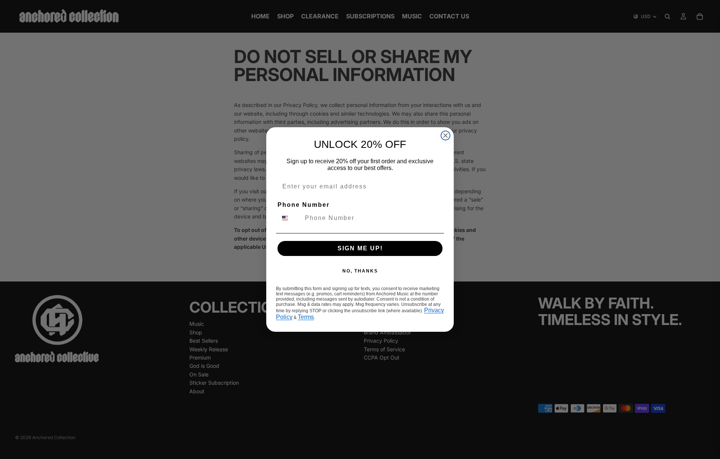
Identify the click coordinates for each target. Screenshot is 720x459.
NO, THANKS (360, 271)
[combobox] (289, 218)
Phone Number (304, 205)
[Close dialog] (445, 135)
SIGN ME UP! (360, 248)
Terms (306, 317)
